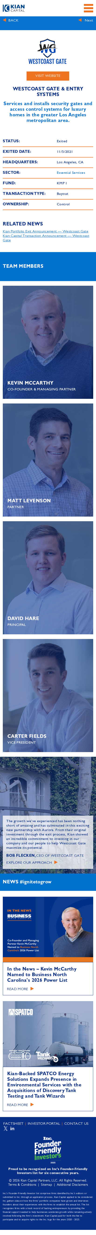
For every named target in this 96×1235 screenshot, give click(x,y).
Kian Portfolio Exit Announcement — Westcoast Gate (45, 231)
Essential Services (71, 173)
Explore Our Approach (29, 863)
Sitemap (46, 1185)
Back (13, 20)
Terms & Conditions (22, 1185)
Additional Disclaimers (72, 1185)
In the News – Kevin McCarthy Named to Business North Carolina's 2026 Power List (41, 975)
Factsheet (13, 1124)
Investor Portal (44, 1124)
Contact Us (76, 1124)
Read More (17, 989)
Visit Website (47, 76)
